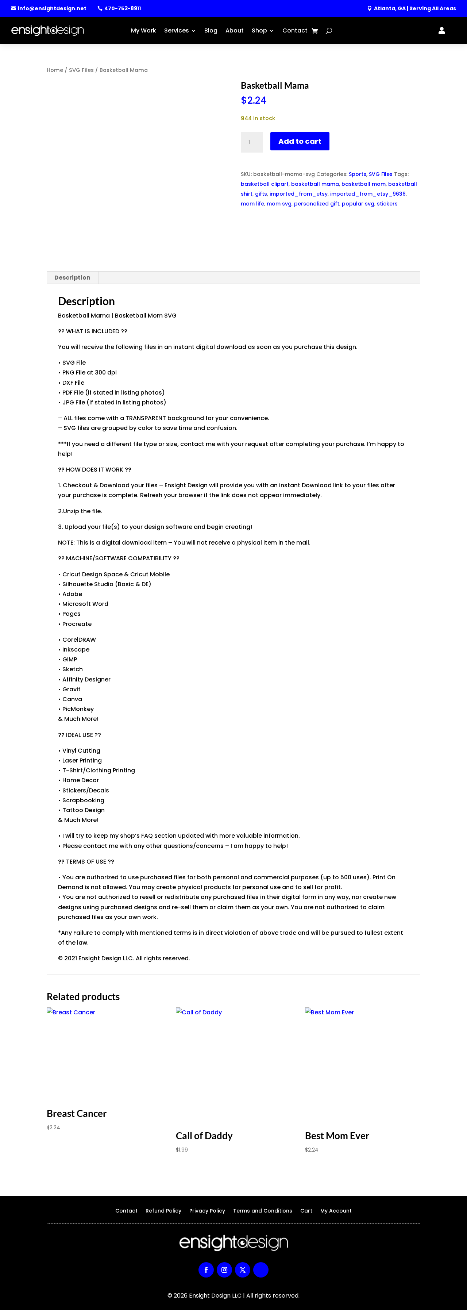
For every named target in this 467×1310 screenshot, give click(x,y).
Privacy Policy (207, 1211)
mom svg (279, 203)
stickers (387, 203)
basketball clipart (265, 184)
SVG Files (81, 70)
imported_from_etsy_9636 (368, 193)
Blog (210, 30)
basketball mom (363, 184)
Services (176, 30)
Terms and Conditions (262, 1211)
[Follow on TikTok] (261, 1270)
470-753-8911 (122, 8)
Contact (295, 30)
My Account (336, 1211)
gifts (261, 193)
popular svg (358, 203)
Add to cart (299, 141)
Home (55, 70)
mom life (252, 203)
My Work (143, 30)
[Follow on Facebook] (206, 1270)
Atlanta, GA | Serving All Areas (415, 8)
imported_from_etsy (299, 193)
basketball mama (315, 184)
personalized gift (316, 203)
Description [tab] (72, 277)
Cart (306, 1211)
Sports (357, 174)
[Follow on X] (242, 1270)
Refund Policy (163, 1211)
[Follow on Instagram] (224, 1270)
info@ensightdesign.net (52, 8)
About (234, 30)
